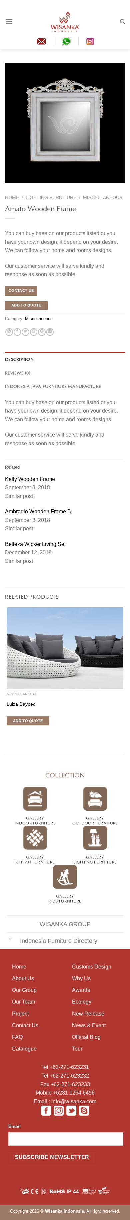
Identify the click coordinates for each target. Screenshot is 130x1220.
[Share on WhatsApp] (9, 332)
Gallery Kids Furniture (65, 897)
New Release (88, 1014)
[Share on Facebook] (17, 332)
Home (12, 197)
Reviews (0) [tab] (17, 373)
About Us (23, 978)
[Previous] (9, 187)
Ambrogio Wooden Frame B (38, 511)
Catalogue (24, 1049)
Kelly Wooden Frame (30, 479)
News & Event (89, 1025)
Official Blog (86, 1037)
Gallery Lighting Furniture (94, 858)
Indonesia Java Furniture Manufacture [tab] (53, 386)
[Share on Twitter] (25, 332)
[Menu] (9, 21)
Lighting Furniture (51, 197)
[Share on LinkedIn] (50, 332)
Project (20, 1014)
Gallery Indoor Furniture (35, 819)
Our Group (24, 990)
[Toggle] (10, 939)
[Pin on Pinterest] (41, 332)
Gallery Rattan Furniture (35, 858)
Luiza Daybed (21, 704)
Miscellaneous (102, 197)
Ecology (81, 1002)
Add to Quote (26, 305)
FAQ (17, 1037)
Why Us (81, 978)
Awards (81, 990)
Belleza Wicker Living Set (35, 544)
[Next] (22, 187)
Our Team (23, 1002)
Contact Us (25, 1025)
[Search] (122, 21)
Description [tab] (19, 359)
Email (14, 1126)
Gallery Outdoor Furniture (95, 819)
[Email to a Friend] (33, 332)
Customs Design (91, 967)
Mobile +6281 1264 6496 (65, 1093)
